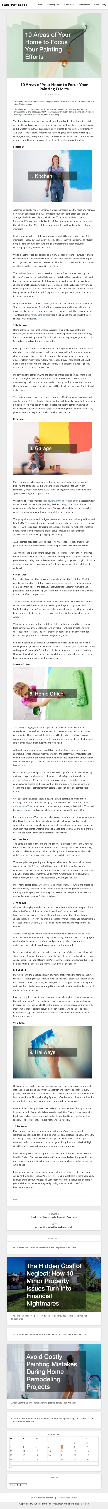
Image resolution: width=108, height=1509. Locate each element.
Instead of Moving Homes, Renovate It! (54, 1225)
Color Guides (69, 4)
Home (40, 4)
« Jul (11, 1467)
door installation (70, 500)
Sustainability (100, 4)
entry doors (23, 601)
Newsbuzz (64, 1497)
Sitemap (85, 1503)
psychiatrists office (22, 780)
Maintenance (84, 4)
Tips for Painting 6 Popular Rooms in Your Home (54, 1215)
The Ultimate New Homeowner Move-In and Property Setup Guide (43, 1247)
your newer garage (52, 500)
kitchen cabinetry (26, 273)
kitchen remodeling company (37, 314)
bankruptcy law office (64, 825)
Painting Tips (53, 4)
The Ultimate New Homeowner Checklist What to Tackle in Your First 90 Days (49, 1334)
